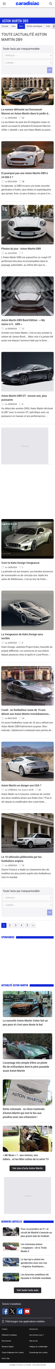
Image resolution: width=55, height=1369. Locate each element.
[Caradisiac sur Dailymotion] (20, 1311)
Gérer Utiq (5, 1358)
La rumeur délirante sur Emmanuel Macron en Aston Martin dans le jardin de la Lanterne (25, 111)
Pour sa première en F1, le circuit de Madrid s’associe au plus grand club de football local (36, 1233)
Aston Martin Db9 (15, 20)
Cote (48, 26)
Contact (4, 1329)
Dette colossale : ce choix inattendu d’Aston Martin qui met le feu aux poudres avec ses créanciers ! (24, 1113)
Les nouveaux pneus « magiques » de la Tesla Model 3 (34, 1248)
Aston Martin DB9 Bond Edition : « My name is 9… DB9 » (23, 322)
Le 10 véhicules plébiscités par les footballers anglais (21, 858)
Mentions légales (8, 1346)
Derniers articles (11, 1221)
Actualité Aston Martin (14, 985)
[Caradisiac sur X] (13, 1311)
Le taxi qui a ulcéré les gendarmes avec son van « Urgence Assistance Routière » (34, 1263)
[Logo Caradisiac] (27, 6)
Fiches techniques (34, 26)
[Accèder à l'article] (27, 1004)
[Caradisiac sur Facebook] (5, 1311)
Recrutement (6, 1341)
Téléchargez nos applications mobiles (25, 1321)
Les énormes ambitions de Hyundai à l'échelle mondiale (36, 1276)
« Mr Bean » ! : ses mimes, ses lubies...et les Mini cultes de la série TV (26, 1157)
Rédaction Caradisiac (9, 1335)
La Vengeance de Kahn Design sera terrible (22, 636)
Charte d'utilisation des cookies (13, 1352)
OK (49, 70)
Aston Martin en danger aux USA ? (21, 785)
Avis (14, 26)
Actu (21, 26)
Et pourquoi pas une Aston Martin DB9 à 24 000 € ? (24, 175)
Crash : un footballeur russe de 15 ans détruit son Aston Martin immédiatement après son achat (25, 712)
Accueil (5, 26)
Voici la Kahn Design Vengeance (20, 562)
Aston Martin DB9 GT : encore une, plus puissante (24, 397)
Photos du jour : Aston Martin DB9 (21, 248)
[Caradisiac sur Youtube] (27, 1311)
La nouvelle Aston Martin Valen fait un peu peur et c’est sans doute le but (25, 1022)
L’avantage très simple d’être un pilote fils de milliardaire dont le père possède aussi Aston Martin (26, 1066)
